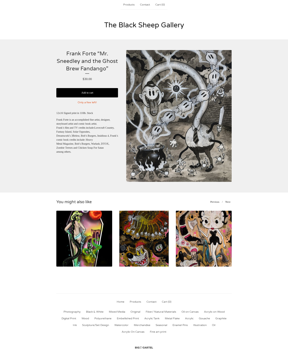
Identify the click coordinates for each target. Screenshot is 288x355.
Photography (72, 311)
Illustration (200, 325)
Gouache (204, 318)
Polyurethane (103, 318)
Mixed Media (117, 311)
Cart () (160, 4)
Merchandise (142, 325)
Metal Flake (172, 318)
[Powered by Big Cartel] (144, 347)
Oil (213, 325)
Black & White (95, 311)
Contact (145, 4)
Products (129, 4)
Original (135, 311)
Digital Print (69, 318)
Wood (85, 318)
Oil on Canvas (190, 311)
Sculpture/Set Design (95, 325)
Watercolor (121, 325)
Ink (75, 325)
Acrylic (189, 318)
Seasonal (161, 325)
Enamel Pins (180, 325)
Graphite (220, 318)
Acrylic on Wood (214, 311)
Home (120, 301)
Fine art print (158, 331)
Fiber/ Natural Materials (161, 311)
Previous (214, 202)
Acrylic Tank (152, 318)
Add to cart (87, 92)
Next (227, 202)
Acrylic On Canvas (133, 331)
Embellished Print (128, 318)
